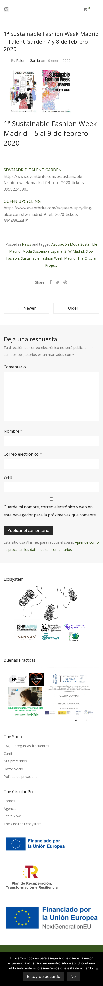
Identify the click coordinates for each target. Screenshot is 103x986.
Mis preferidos (15, 761)
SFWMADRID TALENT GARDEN (33, 170)
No (73, 976)
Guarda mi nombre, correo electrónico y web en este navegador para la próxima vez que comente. (50, 511)
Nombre (13, 431)
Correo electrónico (23, 454)
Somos (9, 800)
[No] (96, 968)
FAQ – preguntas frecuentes (26, 745)
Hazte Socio (13, 768)
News (26, 244)
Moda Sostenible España (42, 251)
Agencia (10, 808)
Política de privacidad (21, 776)
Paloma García (28, 60)
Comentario (16, 367)
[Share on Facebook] (50, 282)
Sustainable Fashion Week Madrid (48, 258)
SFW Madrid (74, 251)
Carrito (9, 753)
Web (8, 477)
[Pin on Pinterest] (66, 282)
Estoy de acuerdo (43, 976)
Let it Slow (12, 816)
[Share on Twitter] (58, 282)
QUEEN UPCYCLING (22, 201)
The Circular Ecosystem (23, 823)
